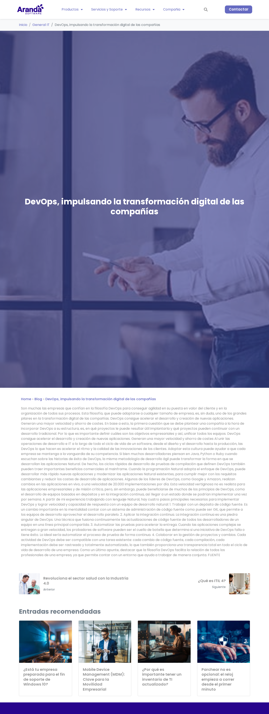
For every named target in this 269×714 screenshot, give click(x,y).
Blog (38, 399)
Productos (70, 9)
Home (26, 399)
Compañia (171, 9)
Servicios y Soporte (107, 9)
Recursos (142, 9)
